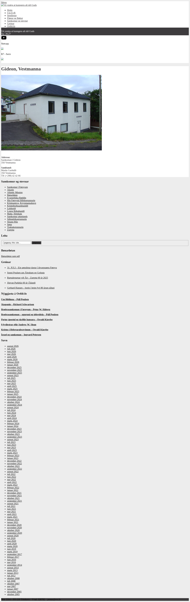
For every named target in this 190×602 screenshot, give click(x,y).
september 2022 (14, 469)
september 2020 (14, 533)
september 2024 (14, 405)
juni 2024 (11, 413)
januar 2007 (12, 589)
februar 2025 (13, 391)
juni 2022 (11, 477)
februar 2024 (13, 423)
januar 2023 (12, 458)
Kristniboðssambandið (17, 206)
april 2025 (12, 386)
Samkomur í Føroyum (17, 187)
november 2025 (14, 370)
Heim (9, 10)
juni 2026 (11, 351)
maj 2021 (11, 511)
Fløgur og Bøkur (15, 18)
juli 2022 (11, 474)
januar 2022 (12, 490)
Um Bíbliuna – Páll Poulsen (15, 299)
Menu (4, 2)
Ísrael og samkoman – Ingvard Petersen (21, 334)
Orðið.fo (11, 26)
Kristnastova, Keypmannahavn (21, 203)
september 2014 (14, 565)
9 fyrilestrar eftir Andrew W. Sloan (18, 324)
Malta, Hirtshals (14, 214)
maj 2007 (11, 586)
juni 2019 (11, 549)
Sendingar (12, 15)
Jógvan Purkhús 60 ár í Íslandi (21, 282)
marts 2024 (12, 421)
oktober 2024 (13, 402)
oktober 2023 (13, 434)
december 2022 (14, 461)
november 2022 (14, 463)
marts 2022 (12, 485)
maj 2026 (11, 354)
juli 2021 (11, 506)
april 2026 (12, 357)
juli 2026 (11, 348)
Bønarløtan (12, 195)
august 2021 (13, 503)
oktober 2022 (13, 466)
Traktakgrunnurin (15, 227)
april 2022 (12, 482)
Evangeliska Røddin (16, 198)
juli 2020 (11, 538)
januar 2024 (12, 426)
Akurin (10, 190)
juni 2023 (11, 445)
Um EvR (11, 13)
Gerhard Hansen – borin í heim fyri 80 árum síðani (30, 288)
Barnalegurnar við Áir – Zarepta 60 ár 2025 (27, 277)
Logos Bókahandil (15, 211)
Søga (9, 224)
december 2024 (14, 397)
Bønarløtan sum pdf (10, 256)
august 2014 (13, 567)
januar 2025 (12, 394)
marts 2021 (12, 517)
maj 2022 (11, 479)
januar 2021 (12, 522)
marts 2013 (12, 570)
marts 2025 (12, 389)
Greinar (10, 23)
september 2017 (14, 554)
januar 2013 (12, 573)
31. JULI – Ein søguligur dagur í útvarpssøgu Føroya (32, 267)
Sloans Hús (12, 222)
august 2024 (13, 407)
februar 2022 (13, 487)
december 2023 (14, 429)
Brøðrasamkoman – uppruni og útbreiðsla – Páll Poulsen (29, 314)
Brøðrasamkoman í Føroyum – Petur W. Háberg (25, 309)
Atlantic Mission (15, 192)
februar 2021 (13, 519)
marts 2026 (12, 359)
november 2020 (14, 527)
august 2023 (13, 439)
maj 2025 (11, 383)
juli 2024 (11, 410)
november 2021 (14, 495)
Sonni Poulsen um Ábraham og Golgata (26, 272)
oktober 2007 (13, 583)
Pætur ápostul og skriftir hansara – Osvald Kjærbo (27, 319)
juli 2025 (11, 378)
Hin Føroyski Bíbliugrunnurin (21, 200)
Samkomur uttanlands (17, 216)
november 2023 (14, 431)
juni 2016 (11, 559)
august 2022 (13, 471)
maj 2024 (11, 415)
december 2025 (14, 367)
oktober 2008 (13, 578)
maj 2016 (11, 562)
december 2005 (14, 591)
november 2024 (14, 399)
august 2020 (13, 535)
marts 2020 (12, 546)
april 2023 (12, 450)
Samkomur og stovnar (17, 21)
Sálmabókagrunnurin (17, 219)
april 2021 (12, 514)
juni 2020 (11, 541)
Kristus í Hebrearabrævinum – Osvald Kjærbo (24, 329)
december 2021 (14, 493)
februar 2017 (13, 557)
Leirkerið (11, 208)
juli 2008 (11, 581)
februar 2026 (13, 362)
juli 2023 (11, 442)
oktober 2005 (13, 594)
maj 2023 (11, 447)
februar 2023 (13, 455)
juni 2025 (11, 381)
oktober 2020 (13, 530)
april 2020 (12, 543)
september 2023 (14, 437)
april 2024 (12, 418)
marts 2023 (12, 453)
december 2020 (14, 525)
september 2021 (14, 501)
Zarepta (10, 230)
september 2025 (14, 373)
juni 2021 (11, 509)
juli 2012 (11, 575)
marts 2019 (12, 551)
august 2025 (13, 375)
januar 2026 (12, 365)
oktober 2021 (13, 498)
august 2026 (13, 346)
